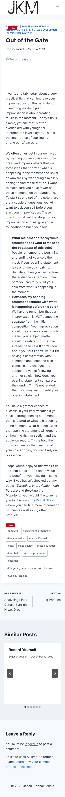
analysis (12, 530)
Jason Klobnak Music (36, 26)
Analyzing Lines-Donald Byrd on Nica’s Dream (16, 601)
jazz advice (25, 545)
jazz (10, 545)
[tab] (25, 707)
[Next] (55, 673)
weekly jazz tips (17, 575)
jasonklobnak (16, 49)
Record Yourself (22, 650)
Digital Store (45, 500)
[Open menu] (57, 7)
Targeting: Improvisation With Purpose (30, 568)
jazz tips (12, 560)
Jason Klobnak (38, 538)
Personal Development (43, 29)
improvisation (16, 538)
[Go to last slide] (10, 673)
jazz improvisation (35, 553)
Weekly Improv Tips (20, 33)
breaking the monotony (37, 530)
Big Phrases (52, 597)
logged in (31, 744)
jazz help (13, 553)
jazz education (46, 545)
